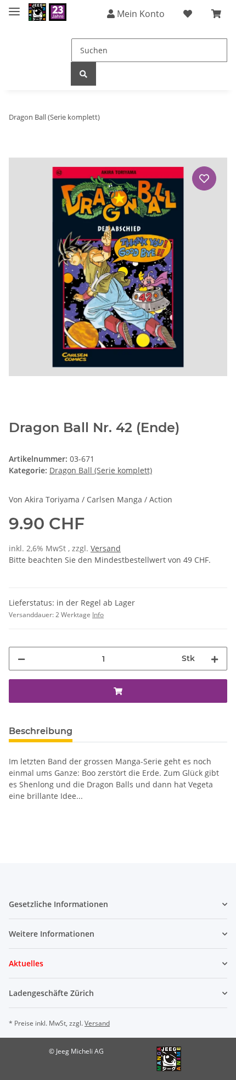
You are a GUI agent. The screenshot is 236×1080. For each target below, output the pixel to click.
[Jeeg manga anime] (47, 12)
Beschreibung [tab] (40, 731)
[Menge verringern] (21, 658)
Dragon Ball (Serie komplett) (100, 470)
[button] (118, 904)
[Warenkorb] (216, 14)
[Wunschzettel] (187, 14)
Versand (106, 548)
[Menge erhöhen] (215, 658)
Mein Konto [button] (140, 14)
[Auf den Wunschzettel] (204, 178)
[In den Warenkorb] (17, 152)
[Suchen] (83, 74)
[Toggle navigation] (14, 7)
